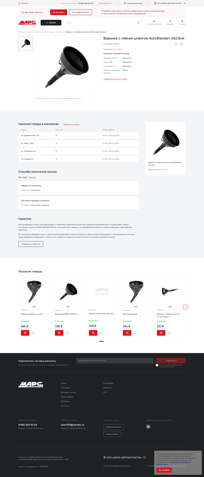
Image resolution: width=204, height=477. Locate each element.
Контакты (65, 406)
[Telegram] (169, 46)
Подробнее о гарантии (30, 244)
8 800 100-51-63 (86, 3)
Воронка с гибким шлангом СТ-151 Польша (168, 315)
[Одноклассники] (176, 46)
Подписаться (170, 361)
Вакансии (107, 388)
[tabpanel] (34, 307)
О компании (108, 383)
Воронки (24, 310)
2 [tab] (104, 341)
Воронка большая (130, 314)
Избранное (170, 24)
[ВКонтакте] (173, 46)
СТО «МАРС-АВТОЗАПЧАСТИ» (169, 3)
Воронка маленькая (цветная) (101, 313)
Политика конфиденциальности (116, 466)
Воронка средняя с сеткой (32, 314)
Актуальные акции (134, 3)
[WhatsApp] (180, 46)
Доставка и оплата (68, 392)
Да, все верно (58, 12)
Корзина (182, 24)
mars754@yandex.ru (72, 424)
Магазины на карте (71, 124)
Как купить (65, 388)
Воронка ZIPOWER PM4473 (66, 314)
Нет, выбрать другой (80, 12)
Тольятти (32, 177)
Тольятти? (38, 12)
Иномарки (65, 401)
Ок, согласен (164, 470)
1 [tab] (101, 341)
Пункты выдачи (67, 397)
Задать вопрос (112, 434)
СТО (105, 392)
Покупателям (104, 3)
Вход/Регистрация (154, 24)
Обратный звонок (113, 427)
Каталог (52, 23)
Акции (63, 383)
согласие (166, 365)
